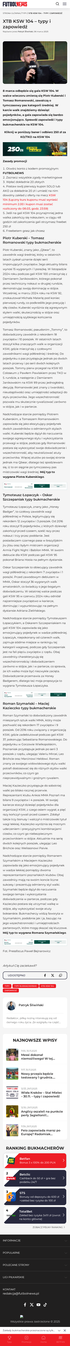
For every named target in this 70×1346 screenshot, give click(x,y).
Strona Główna (11, 13)
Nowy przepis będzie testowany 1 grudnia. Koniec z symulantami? (39, 1077)
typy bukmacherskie (25, 986)
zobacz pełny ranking (48, 1227)
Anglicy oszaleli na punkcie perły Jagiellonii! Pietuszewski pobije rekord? (42, 1117)
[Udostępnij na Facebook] (44, 975)
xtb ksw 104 (47, 986)
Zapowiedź (11, 990)
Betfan (25, 1159)
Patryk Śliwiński (25, 31)
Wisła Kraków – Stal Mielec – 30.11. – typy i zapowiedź (41, 1094)
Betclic (25, 1174)
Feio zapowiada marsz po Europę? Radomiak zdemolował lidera (40, 1134)
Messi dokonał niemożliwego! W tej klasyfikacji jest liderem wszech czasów (39, 1060)
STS (22, 1193)
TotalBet (25, 1211)
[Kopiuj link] (60, 975)
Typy (24, 13)
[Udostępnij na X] (52, 975)
